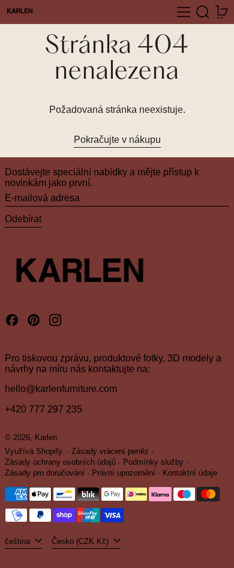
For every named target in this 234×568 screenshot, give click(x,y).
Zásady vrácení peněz (110, 451)
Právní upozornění (123, 472)
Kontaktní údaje (190, 472)
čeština (18, 541)
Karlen (46, 437)
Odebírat (23, 219)
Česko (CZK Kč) (81, 541)
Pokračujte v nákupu (117, 139)
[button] (203, 12)
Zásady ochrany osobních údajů (60, 462)
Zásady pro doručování (45, 472)
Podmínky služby (153, 462)
